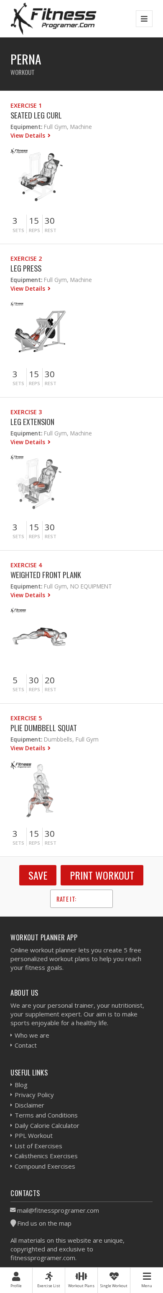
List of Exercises (38, 1146)
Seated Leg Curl (36, 115)
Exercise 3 (26, 412)
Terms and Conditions (46, 1115)
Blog (21, 1084)
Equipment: (26, 127)
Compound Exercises (45, 1166)
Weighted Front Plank (45, 574)
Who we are (32, 1035)
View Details (28, 135)
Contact (26, 1045)
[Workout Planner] (53, 18)
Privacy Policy (34, 1094)
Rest (50, 230)
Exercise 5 (26, 718)
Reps (34, 230)
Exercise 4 (26, 565)
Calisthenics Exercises (46, 1156)
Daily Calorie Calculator (47, 1125)
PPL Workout (34, 1135)
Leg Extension (32, 421)
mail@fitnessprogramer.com (58, 1210)
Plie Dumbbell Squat (43, 727)
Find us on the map (44, 1223)
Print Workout (102, 875)
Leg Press (25, 268)
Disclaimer (29, 1105)
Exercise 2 (26, 258)
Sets (18, 230)
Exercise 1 (26, 105)
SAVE (37, 875)
